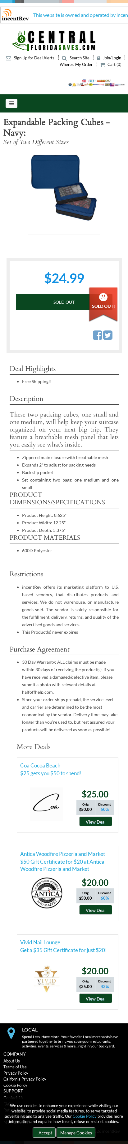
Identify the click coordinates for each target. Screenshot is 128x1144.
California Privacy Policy (24, 1079)
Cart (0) (114, 64)
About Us (11, 1060)
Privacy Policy (15, 1073)
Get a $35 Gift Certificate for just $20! (63, 950)
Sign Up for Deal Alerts (34, 57)
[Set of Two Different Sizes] (64, 193)
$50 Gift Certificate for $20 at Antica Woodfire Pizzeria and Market (62, 862)
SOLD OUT (64, 302)
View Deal (96, 821)
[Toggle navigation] (11, 103)
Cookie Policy (85, 1116)
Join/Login (111, 57)
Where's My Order (77, 64)
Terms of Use (15, 1066)
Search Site (79, 57)
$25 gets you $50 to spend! (51, 773)
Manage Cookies (76, 1132)
